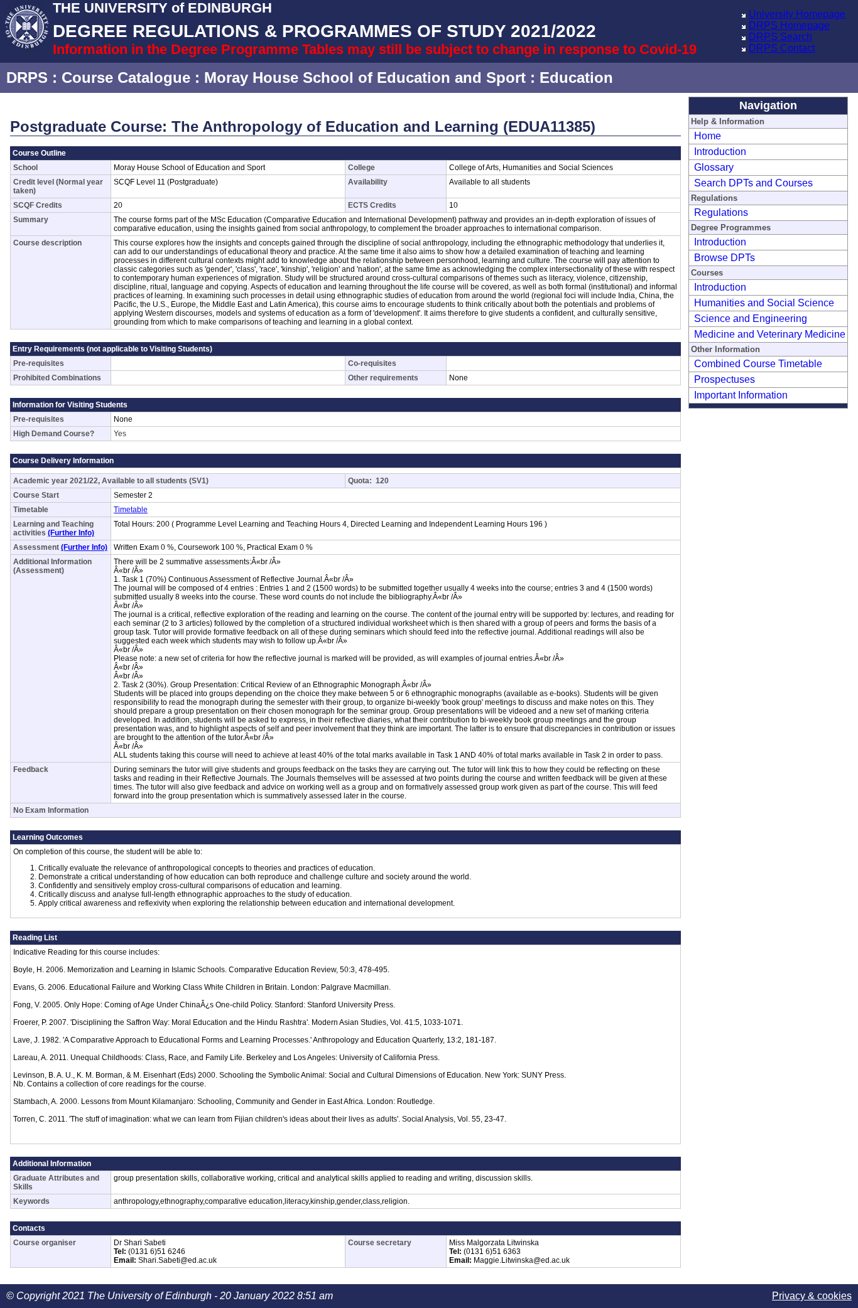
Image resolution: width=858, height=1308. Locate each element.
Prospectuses (724, 379)
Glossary (714, 167)
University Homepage (797, 14)
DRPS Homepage (789, 25)
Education (576, 77)
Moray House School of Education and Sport (365, 77)
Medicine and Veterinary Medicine (769, 334)
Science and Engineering (750, 318)
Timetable (131, 509)
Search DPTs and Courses (753, 183)
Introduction (720, 151)
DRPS (27, 77)
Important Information (741, 395)
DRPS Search (780, 36)
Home (707, 136)
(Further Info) (71, 532)
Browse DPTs (724, 257)
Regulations (721, 212)
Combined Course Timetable (758, 363)
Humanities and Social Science (764, 303)
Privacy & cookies (812, 1295)
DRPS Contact (782, 48)
